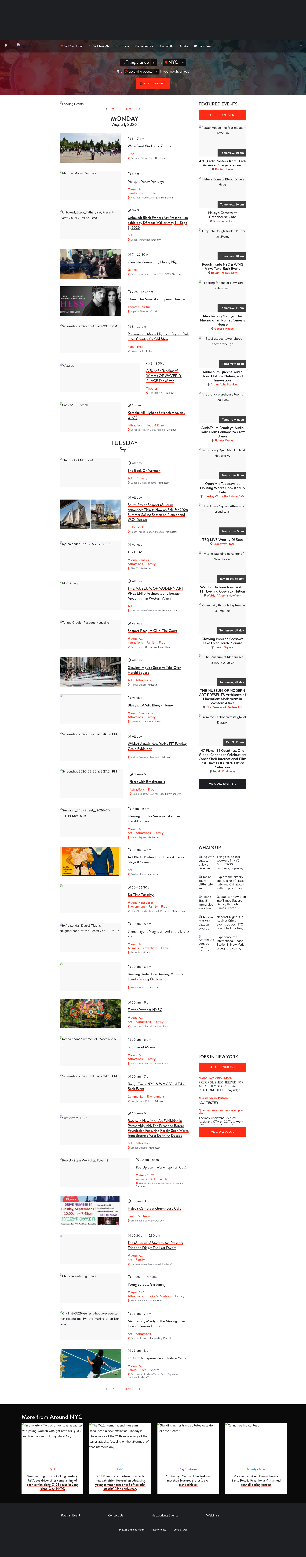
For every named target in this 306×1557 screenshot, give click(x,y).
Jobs (185, 46)
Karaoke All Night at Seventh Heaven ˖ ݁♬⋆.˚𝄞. (156, 415)
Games (133, 270)
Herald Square (138, 685)
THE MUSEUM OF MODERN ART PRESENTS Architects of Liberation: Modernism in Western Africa (155, 593)
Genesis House (139, 1338)
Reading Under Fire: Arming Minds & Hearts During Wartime (155, 976)
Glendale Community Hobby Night (154, 262)
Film (143, 193)
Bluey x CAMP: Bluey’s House (150, 705)
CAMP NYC (137, 721)
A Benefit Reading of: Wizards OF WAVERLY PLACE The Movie (164, 375)
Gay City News (188, 1469)
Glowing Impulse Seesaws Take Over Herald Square (154, 670)
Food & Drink (155, 425)
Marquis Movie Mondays (146, 181)
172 (128, 109)
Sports (154, 1370)
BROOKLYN (157, 1220)
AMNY (120, 1469)
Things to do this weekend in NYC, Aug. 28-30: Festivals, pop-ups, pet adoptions (230, 866)
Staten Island (178, 911)
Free (131, 154)
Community (135, 1096)
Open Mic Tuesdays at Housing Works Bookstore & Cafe (222, 490)
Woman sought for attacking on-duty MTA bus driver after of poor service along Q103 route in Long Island (52, 1482)
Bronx (146, 952)
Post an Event (155, 83)
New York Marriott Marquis (145, 197)
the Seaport (137, 647)
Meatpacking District (160, 1338)
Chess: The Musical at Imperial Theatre (156, 299)
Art (130, 235)
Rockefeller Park (140, 1300)
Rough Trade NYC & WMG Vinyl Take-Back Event (157, 1086)
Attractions (135, 425)
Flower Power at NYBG (145, 1009)
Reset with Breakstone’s (147, 781)
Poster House (138, 874)
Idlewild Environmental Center (155, 1183)
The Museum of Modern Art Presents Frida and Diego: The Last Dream (155, 1245)
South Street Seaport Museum (147, 532)
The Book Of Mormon (144, 470)
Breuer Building (139, 1148)
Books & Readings (159, 1296)
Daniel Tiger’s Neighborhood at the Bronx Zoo (158, 934)
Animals (133, 948)
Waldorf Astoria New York (145, 757)
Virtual (147, 307)
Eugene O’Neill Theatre (143, 483)
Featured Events (218, 104)
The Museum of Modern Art (146, 610)
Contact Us (166, 46)
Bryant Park (137, 351)
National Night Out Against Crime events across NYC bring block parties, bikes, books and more (230, 926)
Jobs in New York (218, 1056)
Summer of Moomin (142, 1047)
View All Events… (222, 784)
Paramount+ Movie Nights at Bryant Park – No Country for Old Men (158, 336)
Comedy (141, 478)
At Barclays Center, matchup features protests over (188, 1480)
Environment (136, 906)
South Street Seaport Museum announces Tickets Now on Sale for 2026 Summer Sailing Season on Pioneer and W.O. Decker (158, 512)
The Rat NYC (156, 393)
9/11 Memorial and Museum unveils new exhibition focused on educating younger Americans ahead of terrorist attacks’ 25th (120, 1482)
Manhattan (167, 197)
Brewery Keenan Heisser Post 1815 (151, 274)
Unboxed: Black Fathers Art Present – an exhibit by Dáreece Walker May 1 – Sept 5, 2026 (158, 222)
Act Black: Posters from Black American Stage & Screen (157, 859)
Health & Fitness (139, 1216)
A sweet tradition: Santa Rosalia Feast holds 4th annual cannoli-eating (256, 1480)
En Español (135, 527)
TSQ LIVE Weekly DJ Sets (222, 541)
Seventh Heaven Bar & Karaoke (148, 430)
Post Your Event (73, 46)
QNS (52, 1469)
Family (132, 193)
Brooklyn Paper (256, 1469)
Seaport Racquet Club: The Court (152, 630)
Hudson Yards (170, 610)
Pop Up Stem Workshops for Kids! (161, 1167)
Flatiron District (153, 721)
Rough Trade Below (142, 1101)
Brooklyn (160, 158)
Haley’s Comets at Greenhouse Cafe (154, 1208)
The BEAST (136, 552)
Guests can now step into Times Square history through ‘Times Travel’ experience (231, 904)
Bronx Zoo (136, 952)
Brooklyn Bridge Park (142, 158)
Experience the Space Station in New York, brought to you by (230, 944)
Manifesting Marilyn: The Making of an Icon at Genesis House (156, 1323)
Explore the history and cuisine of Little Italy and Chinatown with (230, 882)
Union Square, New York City (148, 794)
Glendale (177, 274)
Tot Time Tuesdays (141, 894)
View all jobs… (222, 1132)
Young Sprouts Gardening (146, 1284)
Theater (133, 307)
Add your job (225, 1067)
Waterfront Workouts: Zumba (149, 146)
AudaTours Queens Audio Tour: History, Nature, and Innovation (222, 378)
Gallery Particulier (140, 240)
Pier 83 (134, 568)
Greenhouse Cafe (140, 1220)
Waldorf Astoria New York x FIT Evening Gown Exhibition (157, 746)
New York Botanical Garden (146, 1026)
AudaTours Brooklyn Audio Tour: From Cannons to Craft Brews (222, 434)
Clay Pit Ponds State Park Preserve (150, 911)
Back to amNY (101, 46)
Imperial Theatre (140, 311)
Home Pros (204, 46)
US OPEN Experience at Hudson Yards (157, 1358)
